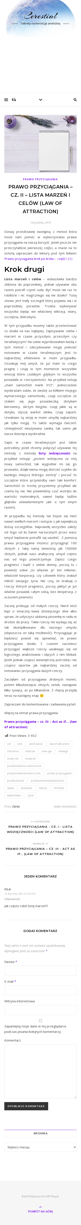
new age (47, 751)
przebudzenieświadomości (47, 780)
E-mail (10, 981)
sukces (43, 788)
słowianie (26, 788)
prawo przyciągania (59, 773)
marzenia (13, 751)
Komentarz (12, 1040)
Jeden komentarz (65, 806)
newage (63, 751)
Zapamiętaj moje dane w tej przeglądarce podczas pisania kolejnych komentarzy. (35, 1029)
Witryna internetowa (19, 1001)
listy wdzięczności (54, 453)
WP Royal (52, 1196)
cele (19, 744)
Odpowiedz (12, 899)
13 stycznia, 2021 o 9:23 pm (20, 893)
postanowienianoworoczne (24, 773)
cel (9, 744)
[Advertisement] (40, 65)
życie (31, 795)
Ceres (16, 806)
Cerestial (40, 16)
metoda (30, 751)
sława (10, 788)
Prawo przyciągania (40, 179)
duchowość (36, 744)
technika (59, 788)
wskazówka (14, 795)
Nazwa (10, 961)
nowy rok (12, 758)
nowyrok (30, 758)
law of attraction (60, 744)
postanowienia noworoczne (24, 766)
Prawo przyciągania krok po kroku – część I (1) (38, 258)
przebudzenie (15, 780)
